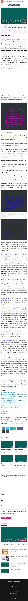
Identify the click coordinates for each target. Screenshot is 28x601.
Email (2, 500)
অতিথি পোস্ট (14, 588)
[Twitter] (7, 428)
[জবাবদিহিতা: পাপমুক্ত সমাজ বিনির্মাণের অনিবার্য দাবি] (7, 444)
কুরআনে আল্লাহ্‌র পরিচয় (19, 449)
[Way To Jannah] (14, 5)
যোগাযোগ (14, 598)
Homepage (14, 586)
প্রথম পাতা (14, 595)
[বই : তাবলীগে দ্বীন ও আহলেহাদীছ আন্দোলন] (5, 552)
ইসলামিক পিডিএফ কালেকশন (14, 591)
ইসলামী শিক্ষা (6, 24)
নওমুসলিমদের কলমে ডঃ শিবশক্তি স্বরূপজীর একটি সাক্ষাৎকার (14, 544)
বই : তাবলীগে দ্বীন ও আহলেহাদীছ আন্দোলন (18, 549)
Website (3, 505)
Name (2, 494)
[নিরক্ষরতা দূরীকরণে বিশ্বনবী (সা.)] (7, 458)
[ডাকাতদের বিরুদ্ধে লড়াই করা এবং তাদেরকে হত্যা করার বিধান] (5, 558)
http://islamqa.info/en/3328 (8, 392)
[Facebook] (3, 428)
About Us (14, 584)
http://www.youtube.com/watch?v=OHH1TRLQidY (14, 394)
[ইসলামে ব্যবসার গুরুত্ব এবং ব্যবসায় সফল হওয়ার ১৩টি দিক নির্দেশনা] (21, 458)
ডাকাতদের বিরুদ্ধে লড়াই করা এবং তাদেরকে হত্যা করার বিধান (13, 1)
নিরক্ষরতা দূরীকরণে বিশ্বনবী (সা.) (7, 463)
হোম (3, 24)
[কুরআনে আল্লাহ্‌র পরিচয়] (21, 444)
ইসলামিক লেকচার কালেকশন (14, 593)
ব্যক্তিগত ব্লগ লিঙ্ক (19, 423)
